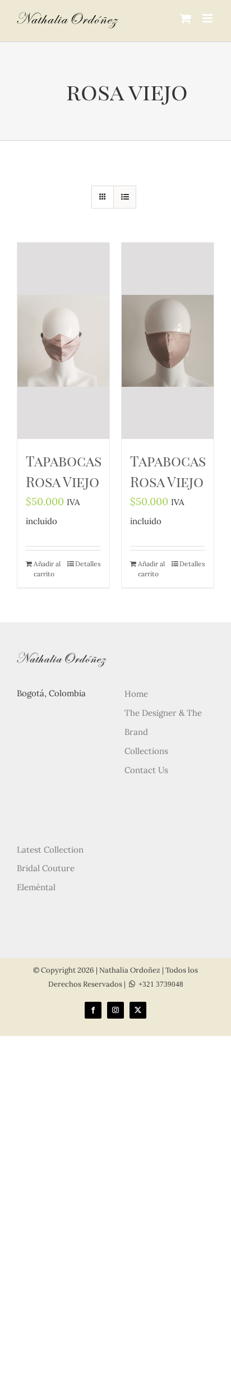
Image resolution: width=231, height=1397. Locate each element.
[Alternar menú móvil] (208, 18)
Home (136, 693)
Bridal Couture (46, 868)
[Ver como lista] (125, 197)
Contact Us (146, 770)
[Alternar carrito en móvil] (185, 18)
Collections (146, 751)
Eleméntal (36, 887)
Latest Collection (50, 849)
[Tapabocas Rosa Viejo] (63, 341)
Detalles (88, 563)
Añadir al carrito (47, 568)
